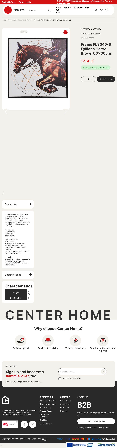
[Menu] (8, 10)
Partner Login (25, 2)
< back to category (91, 29)
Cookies (43, 420)
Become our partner (96, 421)
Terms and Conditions (44, 415)
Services (77, 8)
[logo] (32, 10)
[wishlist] (106, 10)
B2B (87, 8)
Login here (104, 427)
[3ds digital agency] (44, 439)
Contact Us (65, 404)
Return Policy (45, 407)
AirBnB (67, 8)
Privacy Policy (46, 411)
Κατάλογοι (64, 407)
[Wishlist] (65, 32)
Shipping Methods (47, 404)
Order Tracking (46, 423)
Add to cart (108, 79)
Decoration (12, 20)
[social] (24, 424)
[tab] (18, 204)
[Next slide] (65, 112)
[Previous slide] (6, 112)
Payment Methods (47, 400)
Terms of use (76, 378)
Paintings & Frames (25, 20)
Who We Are (58, 10)
